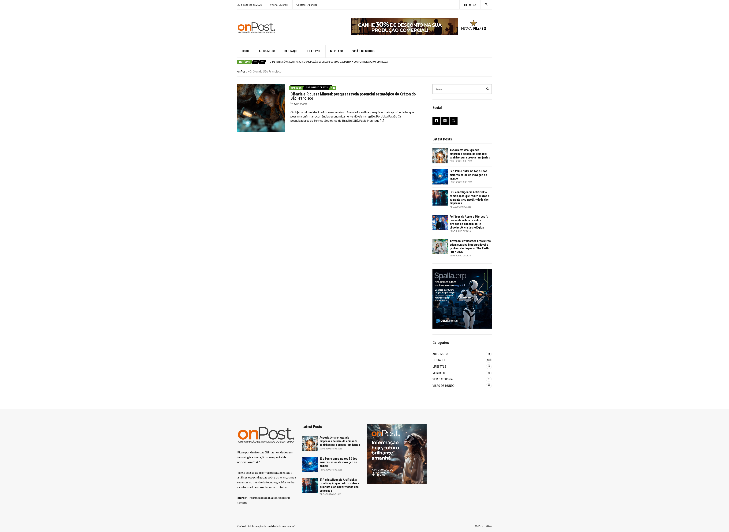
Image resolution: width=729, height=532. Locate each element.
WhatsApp (474, 4)
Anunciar (312, 4)
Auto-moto (267, 51)
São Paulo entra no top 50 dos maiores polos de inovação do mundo (468, 174)
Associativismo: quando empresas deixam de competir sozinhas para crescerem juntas (470, 153)
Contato (301, 4)
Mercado (336, 51)
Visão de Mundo (363, 51)
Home (245, 51)
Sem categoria (442, 379)
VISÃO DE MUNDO (443, 386)
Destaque (291, 51)
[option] (381, 62)
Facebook (465, 4)
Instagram (470, 4)
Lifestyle (314, 51)
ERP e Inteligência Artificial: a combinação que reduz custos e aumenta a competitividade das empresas (329, 61)
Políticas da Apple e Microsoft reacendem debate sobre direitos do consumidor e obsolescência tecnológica (469, 222)
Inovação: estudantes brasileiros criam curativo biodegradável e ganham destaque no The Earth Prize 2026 (470, 246)
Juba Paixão (300, 103)
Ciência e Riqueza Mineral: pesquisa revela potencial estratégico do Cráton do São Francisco (353, 96)
